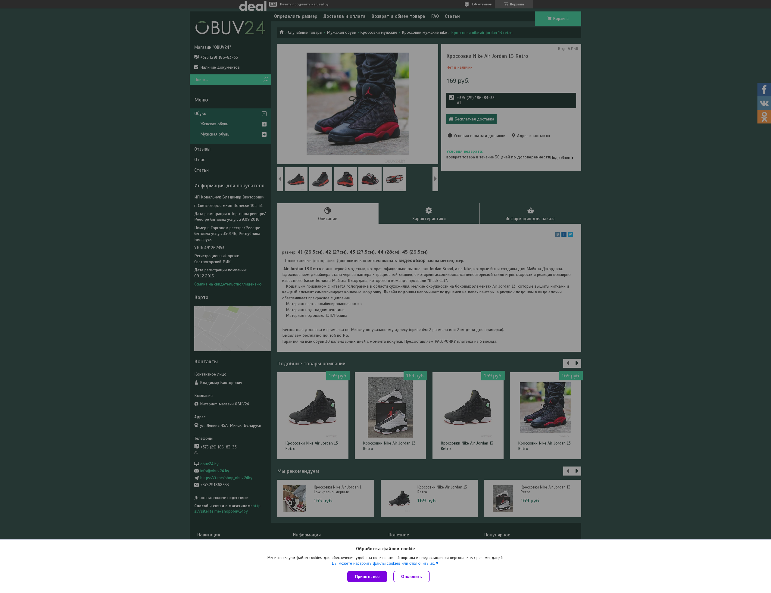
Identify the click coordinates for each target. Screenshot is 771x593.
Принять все (367, 576)
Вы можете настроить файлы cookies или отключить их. (383, 563)
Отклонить (411, 576)
